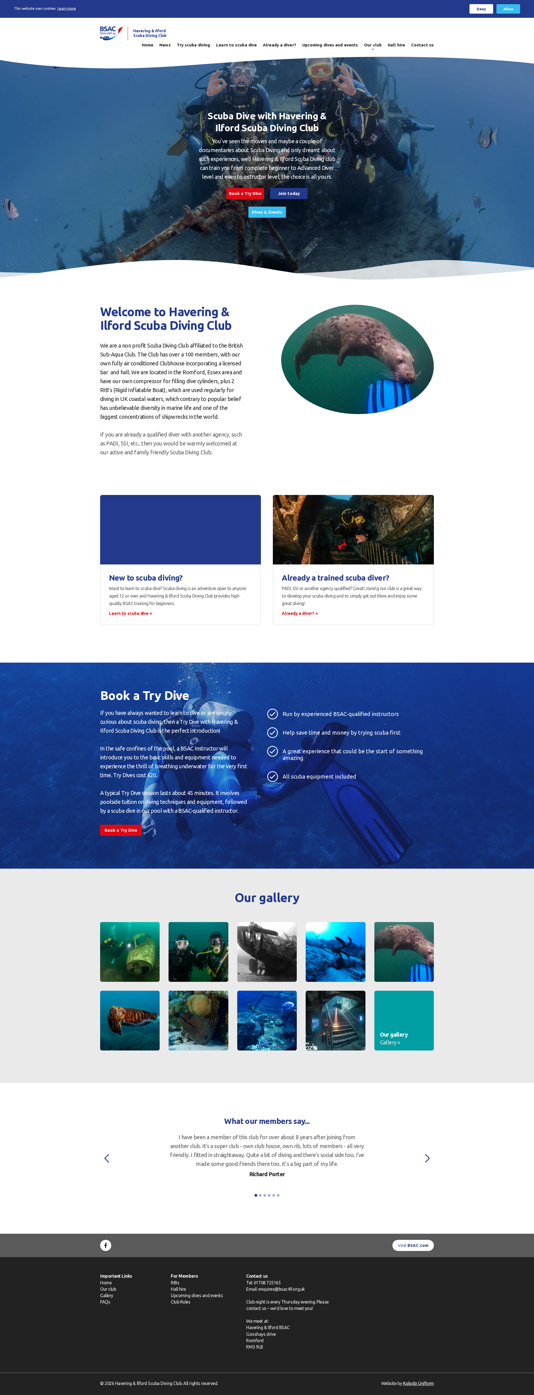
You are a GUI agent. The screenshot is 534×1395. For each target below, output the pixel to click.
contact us (256, 1308)
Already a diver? (279, 45)
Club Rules (180, 1301)
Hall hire (396, 45)
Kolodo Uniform (418, 1383)
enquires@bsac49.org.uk (281, 1289)
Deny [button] (481, 9)
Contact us (422, 45)
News (164, 45)
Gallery (106, 1295)
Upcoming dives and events (330, 45)
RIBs (175, 1282)
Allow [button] (508, 9)
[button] (106, 1158)
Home (147, 45)
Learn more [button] (67, 8)
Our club (373, 45)
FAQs (105, 1301)
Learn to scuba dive (236, 45)
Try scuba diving (193, 45)
